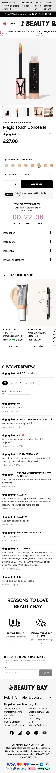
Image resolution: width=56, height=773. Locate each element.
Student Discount (12, 721)
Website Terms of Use (39, 712)
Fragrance (49, 31)
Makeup (12, 31)
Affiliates (8, 718)
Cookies (33, 721)
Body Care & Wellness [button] (39, 33)
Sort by (4, 392)
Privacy (32, 715)
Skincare (21, 31)
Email (6, 668)
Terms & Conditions (38, 708)
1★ (42, 383)
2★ (34, 383)
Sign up (45, 672)
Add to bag (36, 184)
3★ (27, 383)
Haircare (30, 31)
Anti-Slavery (34, 718)
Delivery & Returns (12, 708)
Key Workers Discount (14, 725)
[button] (7, 112)
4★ (19, 383)
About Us (8, 715)
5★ (12, 383)
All (5, 383)
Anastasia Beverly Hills (17, 122)
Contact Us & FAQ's (13, 712)
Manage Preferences (38, 725)
